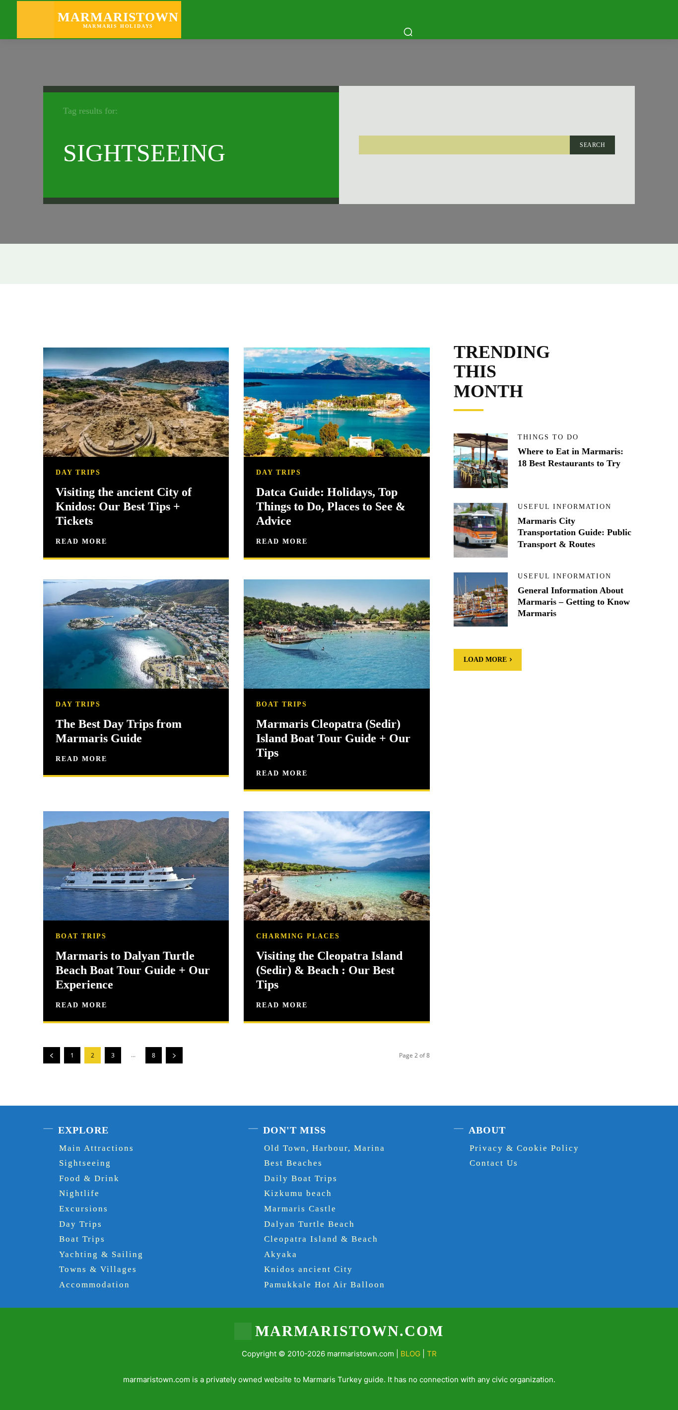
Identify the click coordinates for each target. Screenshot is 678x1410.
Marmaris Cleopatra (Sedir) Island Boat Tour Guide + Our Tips (333, 738)
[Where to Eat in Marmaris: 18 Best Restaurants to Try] (481, 460)
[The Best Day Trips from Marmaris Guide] (136, 635)
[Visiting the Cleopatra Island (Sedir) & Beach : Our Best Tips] (336, 867)
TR (432, 1353)
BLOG (410, 1353)
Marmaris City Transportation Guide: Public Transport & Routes (574, 532)
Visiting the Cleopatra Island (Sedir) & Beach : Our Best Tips (329, 970)
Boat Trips (281, 704)
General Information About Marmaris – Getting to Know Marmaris (574, 602)
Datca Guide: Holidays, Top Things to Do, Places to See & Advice (331, 506)
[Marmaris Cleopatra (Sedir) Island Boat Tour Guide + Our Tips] (336, 635)
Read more (81, 541)
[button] (408, 32)
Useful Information (564, 506)
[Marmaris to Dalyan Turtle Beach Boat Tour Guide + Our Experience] (136, 867)
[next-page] (174, 1055)
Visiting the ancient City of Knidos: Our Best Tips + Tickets (124, 506)
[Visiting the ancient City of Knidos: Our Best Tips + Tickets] (136, 403)
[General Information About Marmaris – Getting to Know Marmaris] (481, 599)
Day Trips (78, 472)
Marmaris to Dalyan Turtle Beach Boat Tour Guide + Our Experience (133, 970)
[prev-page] (51, 1055)
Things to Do (548, 437)
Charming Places (298, 936)
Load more (485, 659)
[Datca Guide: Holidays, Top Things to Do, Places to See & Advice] (336, 403)
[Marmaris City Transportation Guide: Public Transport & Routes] (481, 530)
